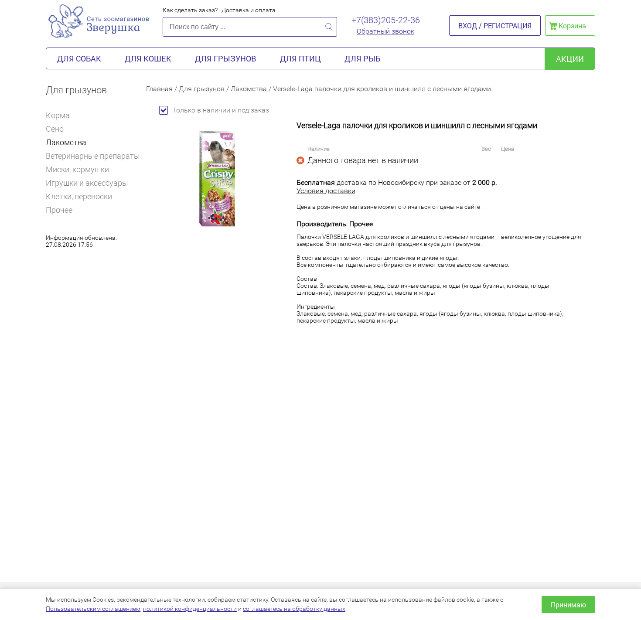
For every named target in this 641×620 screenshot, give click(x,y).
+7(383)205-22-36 (385, 20)
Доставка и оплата (249, 10)
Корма (58, 115)
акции (570, 59)
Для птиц (300, 58)
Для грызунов (225, 58)
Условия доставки (326, 191)
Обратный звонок (385, 31)
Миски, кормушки (77, 169)
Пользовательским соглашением (93, 608)
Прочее (59, 210)
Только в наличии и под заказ (220, 110)
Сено (55, 128)
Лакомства (66, 142)
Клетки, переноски (79, 196)
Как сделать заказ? (190, 10)
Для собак (79, 58)
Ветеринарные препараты (93, 155)
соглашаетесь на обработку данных (294, 608)
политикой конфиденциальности (190, 608)
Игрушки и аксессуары (87, 182)
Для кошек (148, 58)
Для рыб (362, 58)
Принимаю (568, 604)
